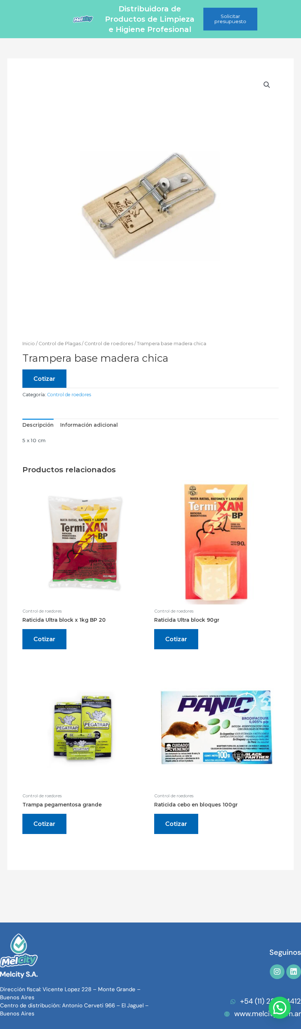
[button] (266, 84)
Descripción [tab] (38, 425)
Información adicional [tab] (89, 425)
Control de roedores (108, 343)
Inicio (28, 343)
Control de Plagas (60, 343)
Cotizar (44, 378)
